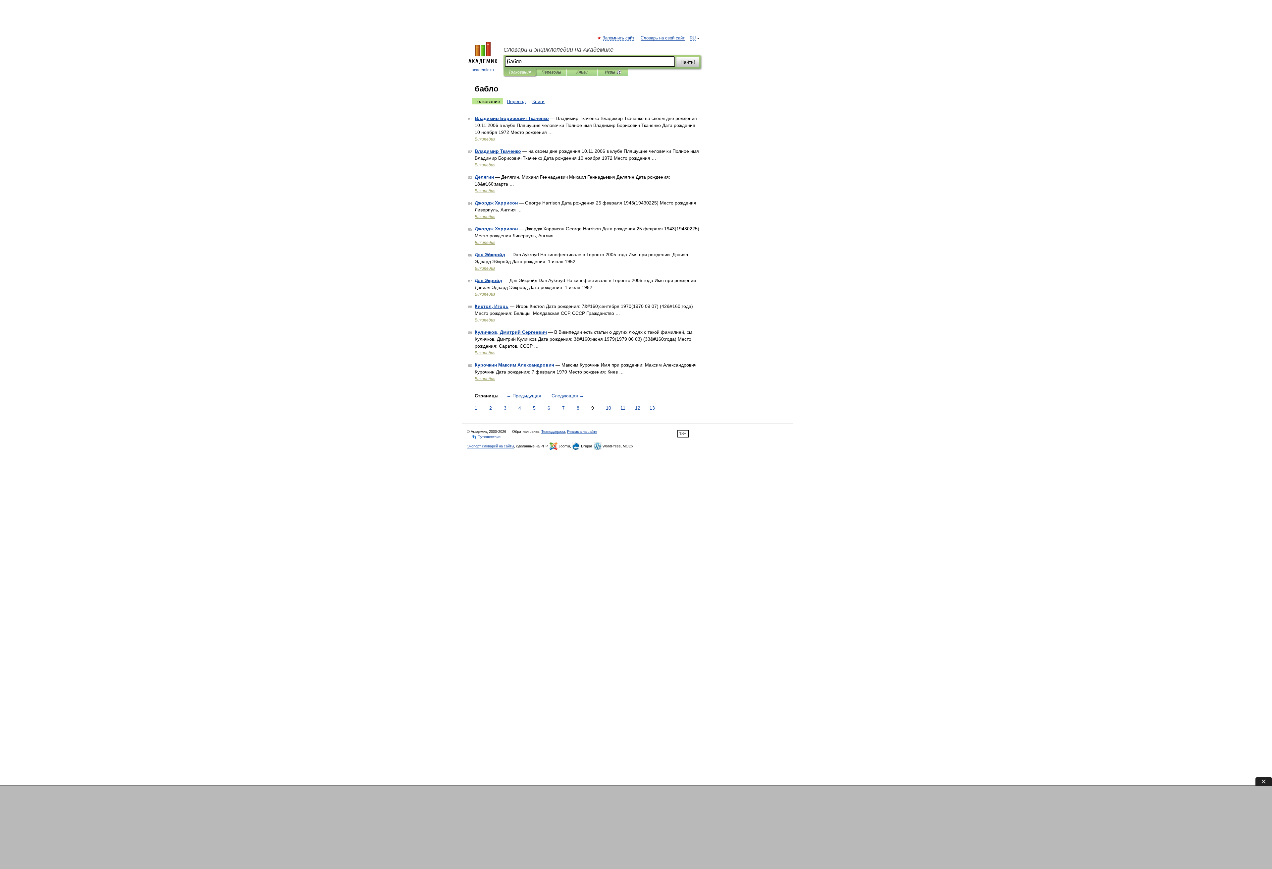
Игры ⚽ (613, 72)
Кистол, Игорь (491, 306)
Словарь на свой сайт (663, 38)
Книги (582, 72)
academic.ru (483, 70)
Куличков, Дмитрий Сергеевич (511, 332)
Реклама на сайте (582, 432)
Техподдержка (553, 432)
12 (637, 408)
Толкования (519, 72)
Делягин (484, 177)
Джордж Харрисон (496, 202)
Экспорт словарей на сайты (490, 446)
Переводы (551, 72)
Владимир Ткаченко (498, 151)
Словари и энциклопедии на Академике (558, 49)
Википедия (485, 139)
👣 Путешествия (486, 437)
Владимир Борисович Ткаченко (512, 118)
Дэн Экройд (488, 280)
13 (652, 408)
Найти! (687, 62)
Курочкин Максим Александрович (514, 365)
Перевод (516, 101)
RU (693, 38)
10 (608, 408)
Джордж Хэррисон (496, 228)
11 (622, 408)
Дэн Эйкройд (490, 254)
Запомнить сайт (618, 38)
